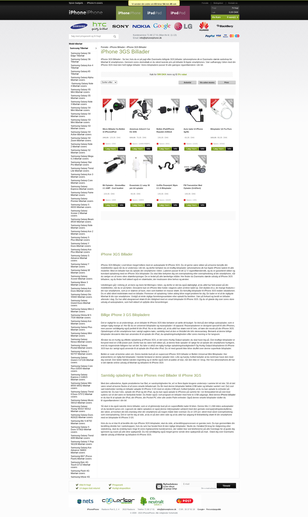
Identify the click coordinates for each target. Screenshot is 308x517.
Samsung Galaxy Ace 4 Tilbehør (82, 66)
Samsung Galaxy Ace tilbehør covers (81, 322)
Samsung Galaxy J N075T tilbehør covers (81, 352)
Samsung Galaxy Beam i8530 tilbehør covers (82, 220)
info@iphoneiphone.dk (151, 38)
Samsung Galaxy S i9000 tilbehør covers (81, 205)
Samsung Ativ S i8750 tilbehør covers (81, 422)
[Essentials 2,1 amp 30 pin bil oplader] (141, 177)
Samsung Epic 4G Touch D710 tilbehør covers (80, 465)
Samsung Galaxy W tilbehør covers (80, 271)
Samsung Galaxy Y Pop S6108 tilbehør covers (82, 442)
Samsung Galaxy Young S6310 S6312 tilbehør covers (81, 409)
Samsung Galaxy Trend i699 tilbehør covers (82, 436)
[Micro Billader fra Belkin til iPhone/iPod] (114, 121)
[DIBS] (118, 506)
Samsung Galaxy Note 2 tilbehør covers (82, 145)
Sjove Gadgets (76, 3)
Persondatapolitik (213, 509)
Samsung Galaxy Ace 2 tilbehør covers (82, 232)
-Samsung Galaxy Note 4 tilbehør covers (82, 84)
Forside (205, 3)
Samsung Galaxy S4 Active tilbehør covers (81, 133)
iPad (154, 13)
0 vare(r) (231, 17)
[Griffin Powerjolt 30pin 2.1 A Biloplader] (168, 175)
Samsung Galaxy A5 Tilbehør (80, 72)
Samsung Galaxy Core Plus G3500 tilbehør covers (82, 368)
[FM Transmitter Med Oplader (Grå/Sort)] (195, 177)
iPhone (129, 13)
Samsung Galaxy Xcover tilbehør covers (81, 277)
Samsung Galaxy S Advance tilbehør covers (80, 258)
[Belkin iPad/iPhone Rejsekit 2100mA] (168, 121)
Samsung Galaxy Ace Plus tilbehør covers (81, 250)
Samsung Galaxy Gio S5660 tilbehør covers (81, 295)
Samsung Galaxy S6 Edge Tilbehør (81, 54)
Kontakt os (233, 3)
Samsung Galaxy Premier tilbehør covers (82, 199)
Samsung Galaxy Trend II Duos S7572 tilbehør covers (82, 394)
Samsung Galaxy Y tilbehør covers (80, 265)
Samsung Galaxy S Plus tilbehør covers (80, 238)
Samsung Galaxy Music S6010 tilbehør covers (82, 401)
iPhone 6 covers (95, 3)
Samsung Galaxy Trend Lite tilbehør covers (82, 169)
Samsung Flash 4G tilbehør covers (80, 472)
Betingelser (218, 3)
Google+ (201, 509)
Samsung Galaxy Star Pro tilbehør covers (81, 163)
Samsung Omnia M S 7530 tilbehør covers (81, 316)
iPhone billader (228, 395)
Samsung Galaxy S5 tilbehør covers (81, 96)
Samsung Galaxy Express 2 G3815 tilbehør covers (79, 377)
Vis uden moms (207, 82)
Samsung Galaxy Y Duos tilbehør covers (81, 244)
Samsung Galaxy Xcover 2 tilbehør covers (79, 213)
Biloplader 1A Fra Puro (221, 129)
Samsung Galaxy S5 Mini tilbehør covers (81, 90)
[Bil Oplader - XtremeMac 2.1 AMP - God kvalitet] (114, 175)
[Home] (86, 10)
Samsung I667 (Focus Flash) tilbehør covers (81, 457)
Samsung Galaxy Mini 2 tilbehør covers (82, 310)
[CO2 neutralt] (151, 506)
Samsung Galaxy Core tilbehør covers (82, 181)
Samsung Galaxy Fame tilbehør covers (82, 193)
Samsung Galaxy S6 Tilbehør (81, 60)
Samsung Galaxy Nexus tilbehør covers (81, 340)
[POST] (184, 506)
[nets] (85, 506)
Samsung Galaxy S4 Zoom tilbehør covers (81, 139)
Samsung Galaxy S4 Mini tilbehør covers (81, 109)
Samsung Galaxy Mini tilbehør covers (81, 334)
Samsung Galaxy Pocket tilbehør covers (81, 346)
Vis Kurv (216, 17)
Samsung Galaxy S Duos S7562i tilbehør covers (81, 429)
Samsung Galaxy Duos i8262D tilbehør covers (82, 416)
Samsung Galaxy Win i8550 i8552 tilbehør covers (81, 385)
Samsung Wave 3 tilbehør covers (79, 283)
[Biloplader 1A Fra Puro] (222, 121)
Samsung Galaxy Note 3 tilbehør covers (82, 102)
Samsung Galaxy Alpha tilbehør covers (82, 78)
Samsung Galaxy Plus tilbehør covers (81, 328)
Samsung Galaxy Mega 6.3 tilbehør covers (82, 157)
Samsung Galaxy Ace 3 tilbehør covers (82, 175)
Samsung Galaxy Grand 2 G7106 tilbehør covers (82, 360)
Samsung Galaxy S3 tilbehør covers (81, 127)
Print (226, 82)
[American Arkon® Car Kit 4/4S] (141, 121)
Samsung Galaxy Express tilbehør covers (82, 187)
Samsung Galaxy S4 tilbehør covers (81, 115)
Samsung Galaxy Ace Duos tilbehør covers (81, 289)
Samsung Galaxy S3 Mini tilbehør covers (81, 121)
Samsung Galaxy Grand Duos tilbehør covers (80, 303)
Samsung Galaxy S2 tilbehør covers (81, 151)
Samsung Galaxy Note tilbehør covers (82, 226)
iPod (178, 13)
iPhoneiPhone (93, 509)
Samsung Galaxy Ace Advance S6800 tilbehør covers (81, 450)
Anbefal (187, 82)
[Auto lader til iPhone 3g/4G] (195, 121)
